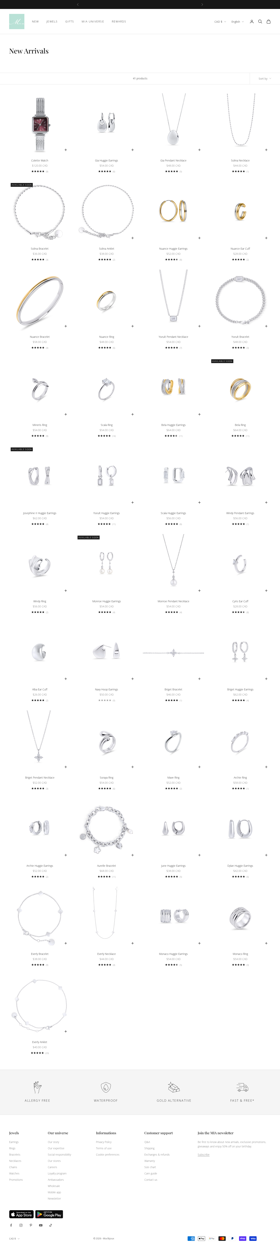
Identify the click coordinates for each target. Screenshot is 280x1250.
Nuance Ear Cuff (240, 248)
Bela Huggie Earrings (173, 425)
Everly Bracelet (40, 954)
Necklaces (15, 1161)
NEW (35, 21)
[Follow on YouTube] (41, 1225)
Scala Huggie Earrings (173, 513)
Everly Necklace (106, 954)
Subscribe (204, 1154)
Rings (12, 1148)
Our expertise (56, 1148)
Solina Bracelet (40, 248)
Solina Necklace (240, 160)
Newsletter (54, 1198)
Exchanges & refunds (157, 1154)
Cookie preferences (107, 1154)
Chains (13, 1167)
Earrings (14, 1142)
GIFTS (69, 21)
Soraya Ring (106, 777)
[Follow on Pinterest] (31, 1225)
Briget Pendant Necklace (39, 777)
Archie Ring (240, 777)
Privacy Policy (103, 1142)
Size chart (150, 1167)
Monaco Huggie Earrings (173, 954)
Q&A (147, 1142)
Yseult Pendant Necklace (173, 337)
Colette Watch (39, 160)
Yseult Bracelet (240, 337)
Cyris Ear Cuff (240, 601)
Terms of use (104, 1148)
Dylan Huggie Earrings (240, 865)
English (235, 21)
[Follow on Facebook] (11, 1225)
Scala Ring (107, 425)
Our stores (54, 1161)
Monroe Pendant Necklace (173, 601)
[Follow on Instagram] (21, 1225)
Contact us (150, 1179)
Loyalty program (57, 1173)
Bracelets (14, 1154)
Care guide (150, 1173)
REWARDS (119, 21)
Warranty (149, 1161)
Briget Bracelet (173, 689)
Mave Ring (173, 777)
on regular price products (150, 4)
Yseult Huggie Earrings (106, 513)
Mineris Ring (40, 425)
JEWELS (52, 21)
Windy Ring (39, 601)
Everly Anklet (39, 1042)
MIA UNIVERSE (93, 21)
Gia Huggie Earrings (106, 160)
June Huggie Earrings (173, 865)
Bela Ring (240, 425)
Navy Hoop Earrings (106, 689)
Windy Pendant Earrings (240, 513)
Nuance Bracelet (40, 337)
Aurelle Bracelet (106, 865)
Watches (14, 1173)
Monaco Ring (240, 954)
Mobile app (54, 1192)
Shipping (149, 1148)
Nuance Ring (106, 337)
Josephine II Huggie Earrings (39, 513)
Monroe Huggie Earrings (106, 601)
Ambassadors (56, 1179)
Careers (52, 1167)
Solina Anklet (106, 248)
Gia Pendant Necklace (173, 160)
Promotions (16, 1179)
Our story (53, 1142)
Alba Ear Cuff (39, 689)
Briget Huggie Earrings (240, 689)
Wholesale (54, 1186)
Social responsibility (59, 1154)
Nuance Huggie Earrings (173, 248)
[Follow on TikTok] (51, 1225)
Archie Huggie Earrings (39, 865)
